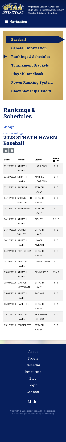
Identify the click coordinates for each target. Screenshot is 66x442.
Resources (33, 372)
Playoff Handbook (27, 74)
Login (33, 385)
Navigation (18, 21)
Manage (8, 127)
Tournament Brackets (30, 65)
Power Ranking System (32, 82)
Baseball (18, 39)
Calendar (33, 365)
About (33, 352)
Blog (33, 378)
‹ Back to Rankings (13, 133)
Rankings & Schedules (30, 57)
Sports (33, 358)
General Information (29, 48)
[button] (5, 150)
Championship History (31, 91)
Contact (33, 392)
